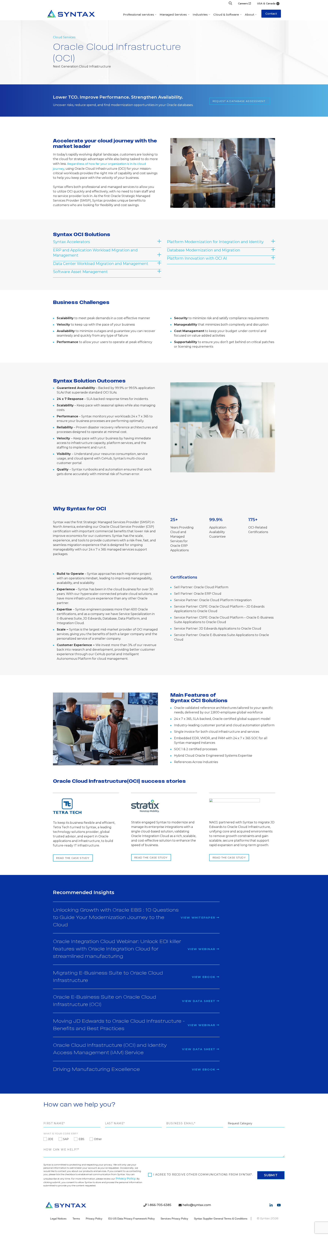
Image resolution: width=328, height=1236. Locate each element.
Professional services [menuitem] (138, 14)
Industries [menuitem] (200, 14)
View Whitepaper (199, 917)
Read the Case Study (72, 858)
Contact (271, 13)
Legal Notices (58, 1218)
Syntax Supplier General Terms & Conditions (220, 1218)
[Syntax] (71, 13)
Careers (243, 3)
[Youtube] (278, 1205)
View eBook (204, 977)
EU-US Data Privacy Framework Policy (131, 1218)
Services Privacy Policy (174, 1218)
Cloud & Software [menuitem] (226, 14)
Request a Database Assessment (239, 101)
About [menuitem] (249, 14)
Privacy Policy (126, 1178)
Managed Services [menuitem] (173, 14)
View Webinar (202, 949)
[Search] (230, 3)
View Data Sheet (199, 1001)
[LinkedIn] (271, 1205)
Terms (76, 1218)
